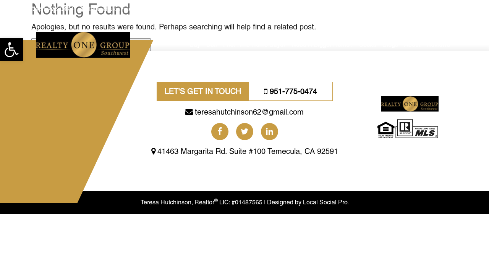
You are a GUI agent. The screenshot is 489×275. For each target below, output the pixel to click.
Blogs (390, 44)
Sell (211, 44)
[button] (11, 49)
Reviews (438, 44)
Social (367, 44)
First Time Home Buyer (254, 44)
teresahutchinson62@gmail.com (132, 9)
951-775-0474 (55, 9)
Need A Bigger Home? (322, 44)
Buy (194, 44)
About (412, 44)
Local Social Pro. (326, 202)
